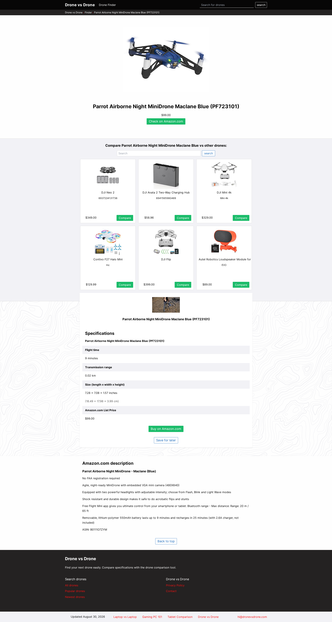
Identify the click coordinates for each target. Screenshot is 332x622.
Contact (171, 591)
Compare (125, 218)
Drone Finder (107, 5)
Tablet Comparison (180, 617)
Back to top (166, 541)
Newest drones (75, 597)
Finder (88, 12)
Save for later (166, 440)
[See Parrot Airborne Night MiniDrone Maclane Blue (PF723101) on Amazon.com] (166, 59)
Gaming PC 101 (152, 617)
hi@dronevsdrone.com (252, 617)
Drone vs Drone (73, 12)
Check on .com (166, 121)
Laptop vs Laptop (125, 617)
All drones (71, 585)
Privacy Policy (175, 585)
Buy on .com (166, 429)
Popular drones (75, 591)
